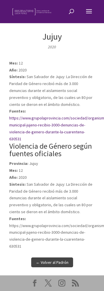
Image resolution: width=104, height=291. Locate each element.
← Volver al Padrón (52, 262)
